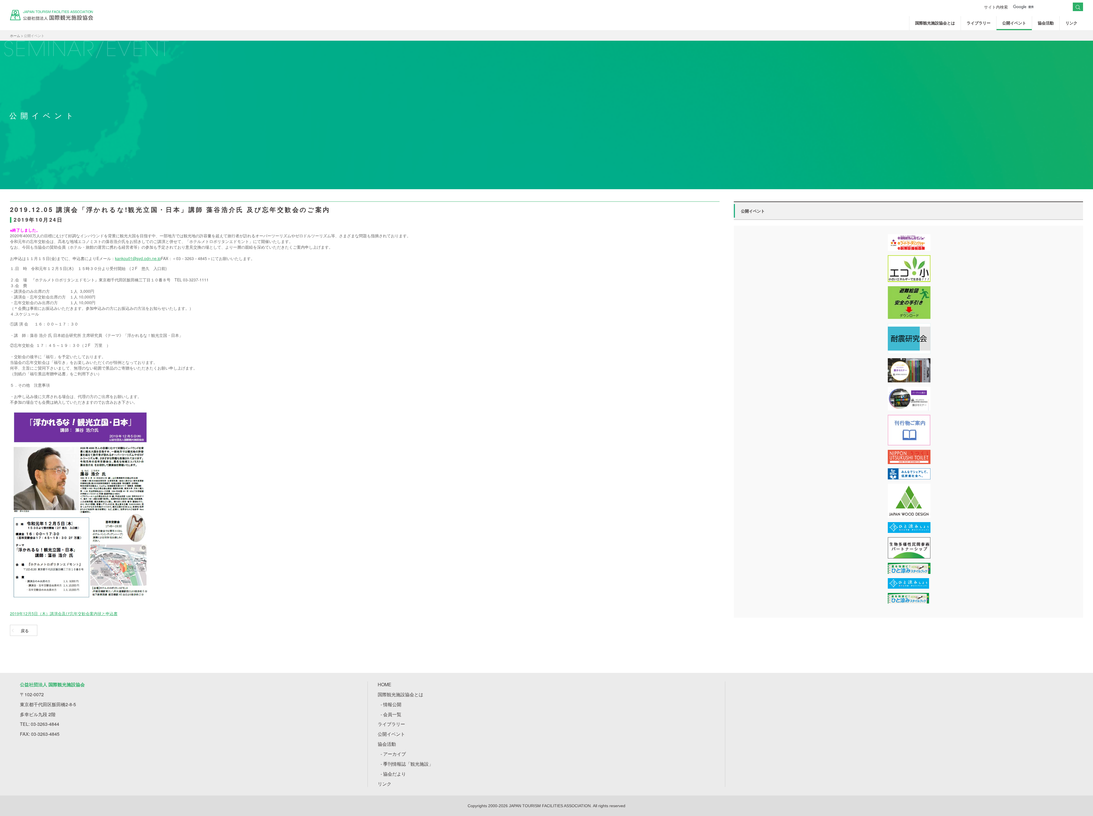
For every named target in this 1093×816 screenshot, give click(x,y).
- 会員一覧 (391, 714)
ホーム (15, 35)
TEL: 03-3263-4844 (39, 724)
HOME (384, 684)
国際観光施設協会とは (935, 23)
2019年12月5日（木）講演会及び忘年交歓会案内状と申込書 (64, 613)
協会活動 (1046, 23)
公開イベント (1014, 23)
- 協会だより (393, 773)
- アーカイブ (393, 754)
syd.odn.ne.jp (149, 258)
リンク (1071, 23)
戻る (25, 630)
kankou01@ (126, 258)
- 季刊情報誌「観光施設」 (407, 764)
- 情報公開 (391, 704)
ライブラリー (979, 23)
